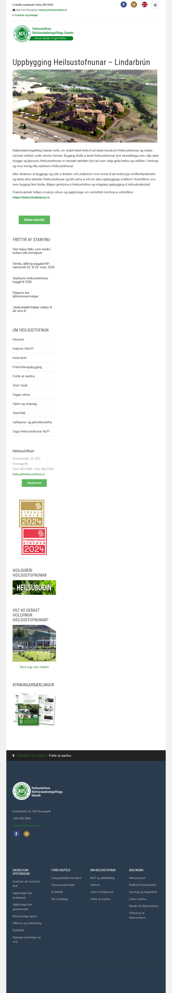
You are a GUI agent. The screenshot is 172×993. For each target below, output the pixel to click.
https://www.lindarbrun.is (31, 197)
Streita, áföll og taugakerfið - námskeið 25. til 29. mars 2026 (34, 265)
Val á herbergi (59, 899)
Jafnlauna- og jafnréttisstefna (32, 422)
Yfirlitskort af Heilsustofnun (137, 915)
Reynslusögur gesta (25, 916)
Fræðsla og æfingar (26, 15)
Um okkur (38, 755)
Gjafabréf (18, 930)
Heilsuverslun (137, 878)
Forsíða (22, 755)
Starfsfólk (19, 413)
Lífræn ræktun (137, 899)
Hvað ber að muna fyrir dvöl (26, 884)
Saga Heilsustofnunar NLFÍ (31, 431)
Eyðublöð (57, 892)
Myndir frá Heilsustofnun (144, 906)
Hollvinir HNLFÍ (23, 348)
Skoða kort (34, 482)
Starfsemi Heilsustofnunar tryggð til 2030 (30, 280)
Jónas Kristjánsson (101, 892)
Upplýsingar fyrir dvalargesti (22, 895)
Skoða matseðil (34, 220)
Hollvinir (95, 884)
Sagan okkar (21, 394)
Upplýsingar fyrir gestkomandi (22, 907)
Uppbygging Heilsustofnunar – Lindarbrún (81, 62)
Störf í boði (20, 385)
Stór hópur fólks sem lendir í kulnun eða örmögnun (32, 250)
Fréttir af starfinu (24, 376)
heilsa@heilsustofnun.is (53, 10)
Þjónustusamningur (63, 884)
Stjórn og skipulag (25, 404)
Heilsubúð (19, 358)
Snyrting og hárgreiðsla (143, 892)
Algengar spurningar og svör (26, 939)
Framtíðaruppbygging (27, 367)
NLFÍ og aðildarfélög (102, 878)
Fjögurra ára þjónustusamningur (26, 294)
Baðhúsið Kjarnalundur (142, 884)
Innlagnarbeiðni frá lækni (66, 878)
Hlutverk (18, 339)
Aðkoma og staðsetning (27, 923)
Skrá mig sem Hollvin (34, 667)
